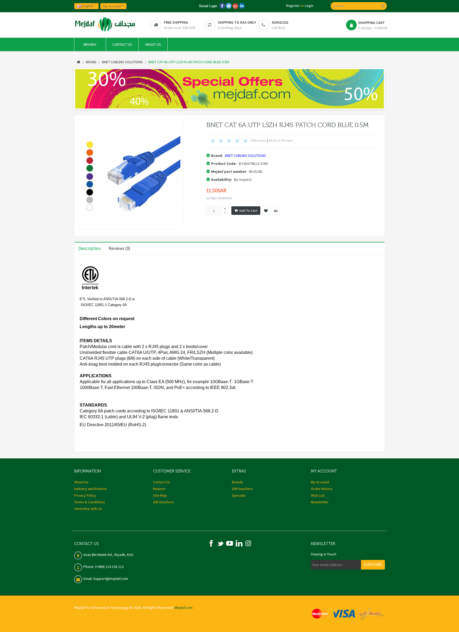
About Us (81, 482)
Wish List (318, 495)
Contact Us (161, 482)
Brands (237, 482)
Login (309, 5)
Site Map (160, 495)
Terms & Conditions (89, 502)
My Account (320, 482)
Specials (238, 495)
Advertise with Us (88, 508)
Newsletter (320, 502)
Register (293, 5)
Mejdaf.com (183, 607)
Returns (159, 488)
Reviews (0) (119, 248)
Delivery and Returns (90, 488)
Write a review (281, 140)
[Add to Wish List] (266, 210)
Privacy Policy (85, 495)
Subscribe (373, 565)
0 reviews (258, 140)
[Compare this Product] (275, 210)
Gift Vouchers (163, 502)
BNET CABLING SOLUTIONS (245, 155)
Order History (322, 488)
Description (89, 248)
